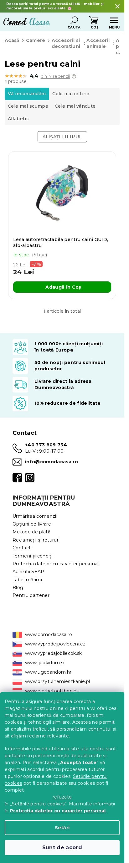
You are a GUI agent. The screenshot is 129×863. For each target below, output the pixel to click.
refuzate (62, 797)
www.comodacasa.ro (48, 634)
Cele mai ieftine (70, 93)
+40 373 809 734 (46, 445)
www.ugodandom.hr (48, 672)
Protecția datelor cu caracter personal (58, 811)
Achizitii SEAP (28, 571)
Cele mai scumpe (28, 106)
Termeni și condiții (33, 556)
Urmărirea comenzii (35, 516)
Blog (18, 587)
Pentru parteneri (31, 595)
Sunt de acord (62, 847)
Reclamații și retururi (36, 540)
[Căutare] (74, 20)
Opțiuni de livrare (32, 524)
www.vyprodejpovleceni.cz (55, 644)
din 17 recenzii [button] (55, 76)
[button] (74, 76)
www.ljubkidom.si (44, 662)
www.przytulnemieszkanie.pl (57, 681)
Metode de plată (31, 532)
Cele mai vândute (75, 106)
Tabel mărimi (27, 580)
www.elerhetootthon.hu (52, 691)
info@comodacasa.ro (51, 462)
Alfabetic (18, 118)
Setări (62, 827)
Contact (22, 548)
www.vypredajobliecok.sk (53, 653)
